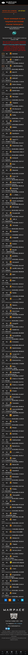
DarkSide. (15, 434)
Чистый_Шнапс (16, 550)
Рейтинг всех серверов (9, 11)
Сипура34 (15, 323)
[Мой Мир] (14, 600)
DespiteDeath (9, 105)
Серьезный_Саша (17, 145)
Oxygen (7, 503)
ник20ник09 (16, 372)
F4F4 (6, 98)
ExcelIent (8, 295)
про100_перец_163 (17, 268)
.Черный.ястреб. (10, 178)
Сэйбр (14, 115)
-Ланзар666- (16, 495)
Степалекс (15, 342)
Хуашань (7, 160)
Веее (13, 280)
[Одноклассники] (9, 600)
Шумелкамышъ (16, 348)
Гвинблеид (8, 478)
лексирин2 (15, 262)
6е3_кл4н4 (8, 258)
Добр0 (7, 239)
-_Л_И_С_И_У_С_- (17, 526)
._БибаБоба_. (9, 264)
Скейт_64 (15, 176)
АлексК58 (15, 188)
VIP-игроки (21, 11)
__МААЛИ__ (8, 123)
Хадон (14, 458)
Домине (7, 117)
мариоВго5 (15, 470)
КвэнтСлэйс (15, 311)
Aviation (14, 244)
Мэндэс (14, 427)
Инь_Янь (7, 129)
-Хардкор (15, 103)
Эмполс (7, 454)
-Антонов (15, 225)
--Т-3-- (7, 147)
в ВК (15, 623)
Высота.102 (8, 215)
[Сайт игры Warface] (14, 610)
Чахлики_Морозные (11, 190)
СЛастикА (8, 331)
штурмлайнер (16, 575)
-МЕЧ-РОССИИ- (9, 325)
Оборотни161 (9, 497)
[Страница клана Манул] (14, 616)
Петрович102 (16, 213)
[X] (18, 600)
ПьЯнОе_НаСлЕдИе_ (10, 203)
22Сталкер (15, 207)
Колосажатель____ (17, 360)
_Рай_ (7, 442)
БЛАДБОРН (8, 405)
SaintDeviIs (8, 472)
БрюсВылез (15, 133)
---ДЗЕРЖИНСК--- (10, 62)
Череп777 (15, 139)
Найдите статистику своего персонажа (14, 44)
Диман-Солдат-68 (17, 182)
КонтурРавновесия (11, 374)
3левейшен (8, 166)
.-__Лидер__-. (16, 195)
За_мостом (8, 448)
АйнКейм (15, 54)
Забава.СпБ (15, 538)
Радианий (15, 231)
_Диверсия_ (8, 307)
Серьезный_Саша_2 (18, 152)
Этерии (14, 391)
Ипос (13, 164)
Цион (13, 274)
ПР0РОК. (14, 127)
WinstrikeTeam (9, 399)
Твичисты (8, 80)
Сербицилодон (16, 440)
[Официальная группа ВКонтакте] (6, 629)
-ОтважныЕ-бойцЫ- (11, 411)
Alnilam (14, 593)
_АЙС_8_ (14, 219)
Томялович (15, 403)
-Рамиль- (15, 483)
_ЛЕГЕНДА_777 (16, 121)
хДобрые (7, 270)
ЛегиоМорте (8, 111)
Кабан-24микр (16, 84)
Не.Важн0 (15, 158)
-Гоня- (14, 568)
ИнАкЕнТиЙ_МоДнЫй (18, 562)
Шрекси (7, 393)
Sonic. (14, 366)
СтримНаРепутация (11, 460)
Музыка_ (15, 305)
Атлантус (8, 68)
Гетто (7, 589)
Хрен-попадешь (9, 577)
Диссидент (8, 491)
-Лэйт (7, 154)
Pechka (14, 293)
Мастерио (15, 96)
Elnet (13, 501)
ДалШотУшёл (16, 90)
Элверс (7, 546)
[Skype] (22, 600)
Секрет (7, 233)
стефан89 (15, 237)
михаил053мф (16, 336)
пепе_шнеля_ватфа (11, 313)
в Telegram (19, 623)
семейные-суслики (11, 184)
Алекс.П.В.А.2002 (17, 532)
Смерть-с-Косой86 (18, 378)
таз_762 (14, 421)
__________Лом (16, 299)
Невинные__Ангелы (11, 356)
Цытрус (7, 380)
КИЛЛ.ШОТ (15, 78)
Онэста (7, 583)
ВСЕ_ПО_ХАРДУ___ (10, 558)
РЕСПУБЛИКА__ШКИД (11, 368)
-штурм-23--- (16, 354)
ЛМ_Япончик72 (16, 109)
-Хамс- (14, 519)
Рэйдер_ (14, 489)
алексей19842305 (17, 409)
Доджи (7, 196)
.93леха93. (15, 587)
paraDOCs (15, 256)
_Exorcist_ (15, 556)
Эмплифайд (8, 246)
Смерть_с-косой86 (18, 385)
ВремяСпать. (16, 446)
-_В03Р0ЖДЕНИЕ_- (10, 252)
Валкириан (15, 477)
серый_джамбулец (17, 201)
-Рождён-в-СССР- (10, 141)
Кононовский (16, 397)
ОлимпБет (8, 423)
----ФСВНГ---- (16, 60)
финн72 (14, 72)
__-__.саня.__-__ (17, 452)
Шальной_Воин (16, 317)
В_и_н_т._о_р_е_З (17, 286)
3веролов (15, 170)
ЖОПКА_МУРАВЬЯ (17, 507)
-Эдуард (14, 544)
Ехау (6, 282)
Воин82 (14, 250)
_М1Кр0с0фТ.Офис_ (11, 515)
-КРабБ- (14, 513)
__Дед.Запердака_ (17, 66)
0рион (7, 595)
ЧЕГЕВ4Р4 (15, 581)
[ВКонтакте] (5, 600)
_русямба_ (15, 415)
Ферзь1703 (15, 464)
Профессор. (15, 329)
